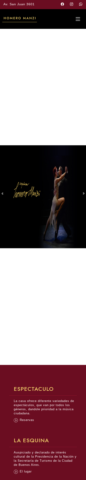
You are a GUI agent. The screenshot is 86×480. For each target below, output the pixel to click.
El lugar (26, 471)
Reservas (27, 420)
